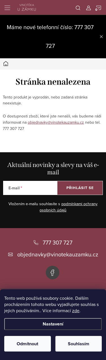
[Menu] (7, 7)
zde (75, 310)
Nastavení (53, 324)
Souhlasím (78, 343)
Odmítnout (27, 343)
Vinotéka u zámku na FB (52, 272)
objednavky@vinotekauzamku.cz (56, 122)
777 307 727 (57, 242)
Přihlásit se (80, 187)
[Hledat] (78, 7)
